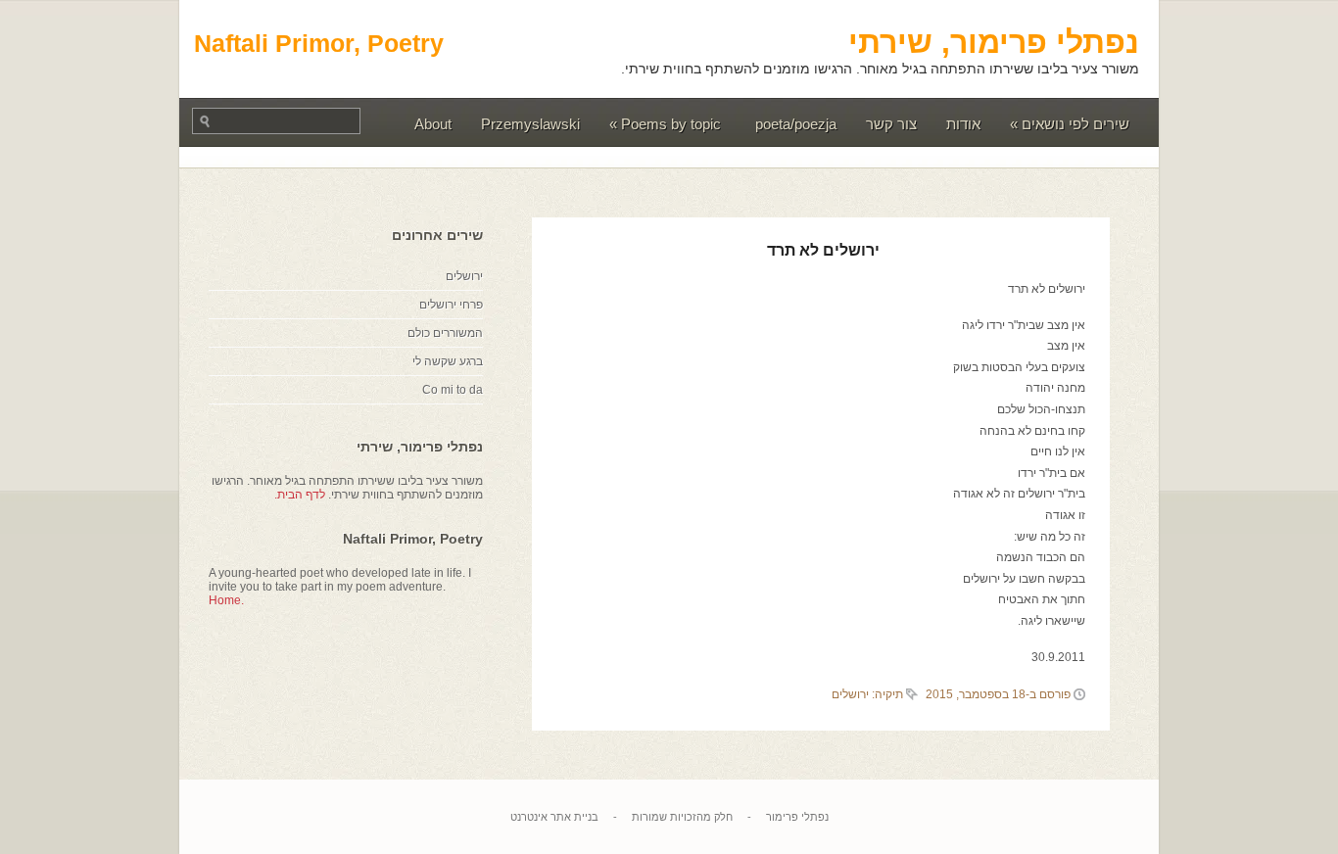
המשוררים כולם (445, 333)
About (433, 124)
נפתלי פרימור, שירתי (993, 42)
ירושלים (850, 694)
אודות (963, 124)
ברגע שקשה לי (447, 361)
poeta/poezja (795, 124)
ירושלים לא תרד (823, 250)
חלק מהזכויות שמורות (682, 817)
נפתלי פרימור (797, 817)
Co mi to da (452, 390)
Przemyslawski (530, 124)
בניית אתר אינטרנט (554, 817)
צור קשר (891, 124)
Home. (226, 600)
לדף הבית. (299, 494)
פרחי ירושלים (451, 304)
